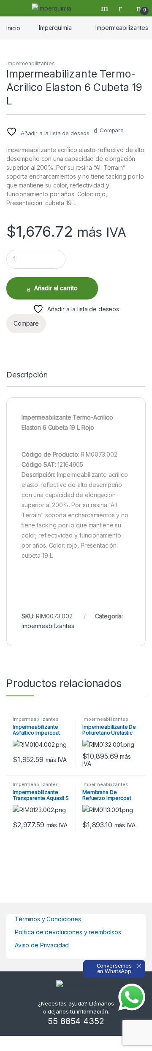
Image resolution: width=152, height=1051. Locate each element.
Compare (112, 130)
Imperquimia (55, 27)
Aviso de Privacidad (42, 945)
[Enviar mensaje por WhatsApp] (131, 997)
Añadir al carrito (56, 287)
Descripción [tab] (26, 375)
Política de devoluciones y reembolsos (68, 932)
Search (105, 8)
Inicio (13, 27)
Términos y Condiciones (48, 919)
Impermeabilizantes (30, 63)
